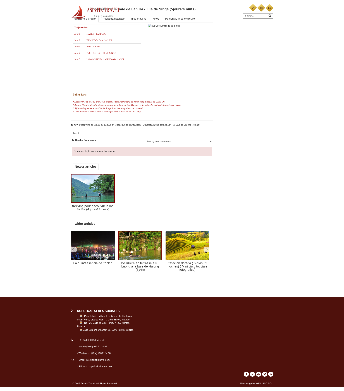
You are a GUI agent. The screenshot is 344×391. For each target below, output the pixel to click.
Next (206, 249)
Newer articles (86, 166)
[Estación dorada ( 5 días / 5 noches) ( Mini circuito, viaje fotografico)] (187, 245)
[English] (253, 7)
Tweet (76, 133)
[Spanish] (269, 7)
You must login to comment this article (94, 151)
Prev (74, 249)
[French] (261, 7)
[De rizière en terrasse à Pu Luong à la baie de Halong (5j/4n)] (140, 245)
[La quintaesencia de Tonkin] (93, 247)
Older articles (85, 223)
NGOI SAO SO (263, 383)
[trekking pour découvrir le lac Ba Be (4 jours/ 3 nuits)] (93, 188)
